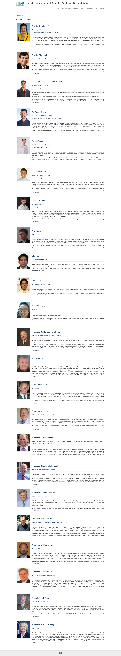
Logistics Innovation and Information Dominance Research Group (57, 3)
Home (57, 8)
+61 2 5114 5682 (55, 32)
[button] (35, 47)
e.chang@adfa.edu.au (40, 32)
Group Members (99, 8)
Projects (82, 8)
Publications (89, 8)
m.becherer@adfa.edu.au (41, 178)
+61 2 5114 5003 (56, 118)
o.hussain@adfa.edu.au (41, 88)
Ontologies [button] (75, 8)
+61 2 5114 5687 (56, 88)
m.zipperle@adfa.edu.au (41, 207)
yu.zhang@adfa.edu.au (41, 147)
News (62, 8)
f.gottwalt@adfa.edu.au (41, 118)
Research (68, 8)
